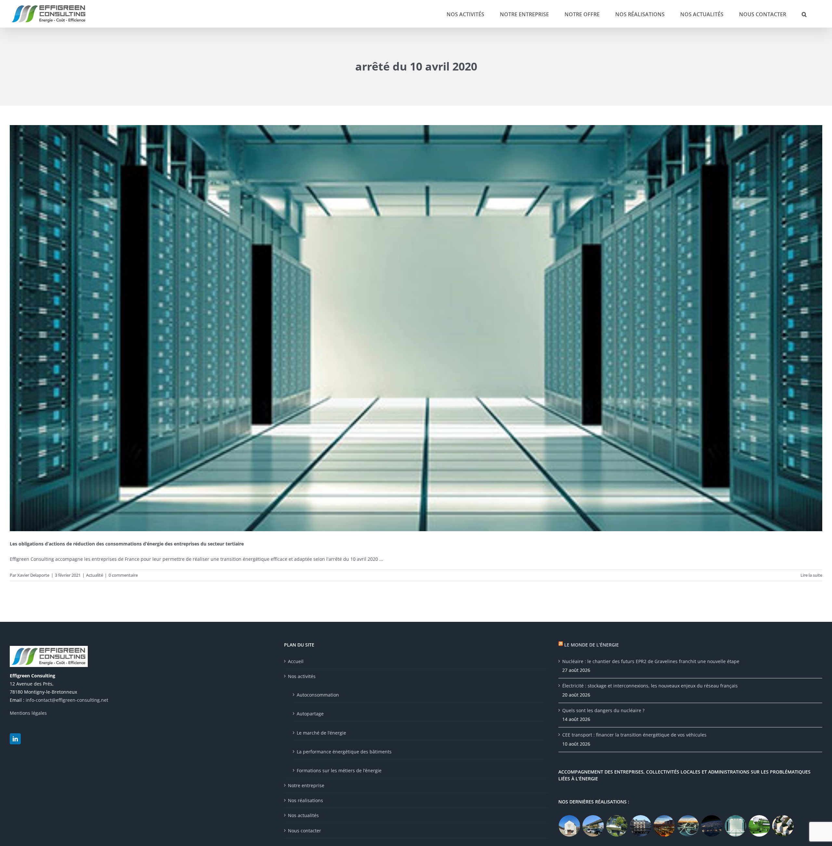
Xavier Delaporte (33, 575)
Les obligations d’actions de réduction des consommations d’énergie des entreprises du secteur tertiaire (127, 544)
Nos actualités (303, 815)
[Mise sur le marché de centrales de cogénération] (688, 826)
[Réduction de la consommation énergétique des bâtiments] (641, 826)
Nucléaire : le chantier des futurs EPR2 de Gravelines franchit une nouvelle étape (650, 661)
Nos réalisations (305, 800)
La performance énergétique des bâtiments (344, 752)
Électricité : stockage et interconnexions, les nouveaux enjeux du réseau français (650, 686)
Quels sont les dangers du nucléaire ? (603, 710)
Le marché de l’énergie (321, 733)
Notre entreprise (306, 785)
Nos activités (302, 676)
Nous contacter (304, 830)
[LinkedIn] (15, 738)
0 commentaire (123, 575)
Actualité (94, 575)
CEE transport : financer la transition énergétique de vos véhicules (634, 735)
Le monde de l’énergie (591, 645)
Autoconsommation (318, 695)
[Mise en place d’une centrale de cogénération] (759, 826)
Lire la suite (811, 575)
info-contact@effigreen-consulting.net (67, 700)
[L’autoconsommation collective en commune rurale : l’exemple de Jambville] (569, 826)
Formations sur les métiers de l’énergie (339, 770)
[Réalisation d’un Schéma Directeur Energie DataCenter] (735, 826)
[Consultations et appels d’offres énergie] (712, 826)
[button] (804, 14)
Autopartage (310, 714)
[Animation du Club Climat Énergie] (664, 826)
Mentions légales (28, 713)
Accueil (296, 661)
